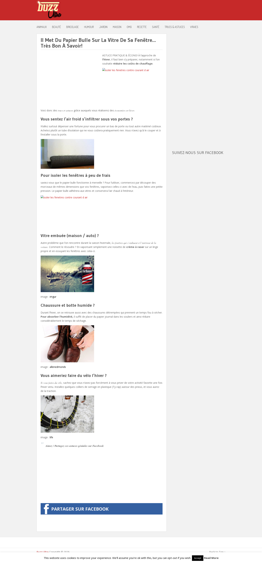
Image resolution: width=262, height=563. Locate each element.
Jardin (103, 27)
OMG (129, 27)
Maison (117, 27)
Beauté (56, 27)
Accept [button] (197, 558)
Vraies (194, 27)
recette (142, 27)
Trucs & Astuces (175, 27)
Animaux (42, 27)
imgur (53, 296)
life (51, 437)
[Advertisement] (71, 78)
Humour (89, 27)
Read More (211, 558)
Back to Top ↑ (217, 552)
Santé (155, 27)
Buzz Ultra (42, 552)
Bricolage (72, 27)
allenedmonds (58, 367)
